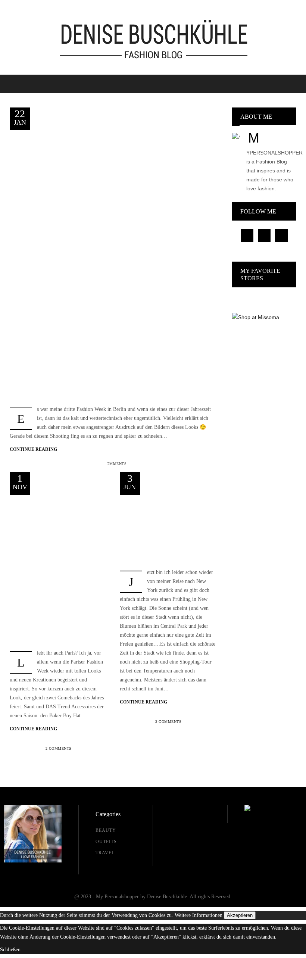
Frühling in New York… (175, 528)
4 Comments (113, 464)
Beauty (106, 830)
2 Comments (59, 748)
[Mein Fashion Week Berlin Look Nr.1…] (113, 259)
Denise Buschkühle (62, 142)
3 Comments (168, 722)
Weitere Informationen (198, 915)
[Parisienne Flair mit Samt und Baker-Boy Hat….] (58, 567)
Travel (116, 142)
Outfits (98, 142)
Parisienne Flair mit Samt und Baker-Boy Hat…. (68, 529)
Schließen (10, 949)
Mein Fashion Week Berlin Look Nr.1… (78, 167)
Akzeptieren (240, 915)
